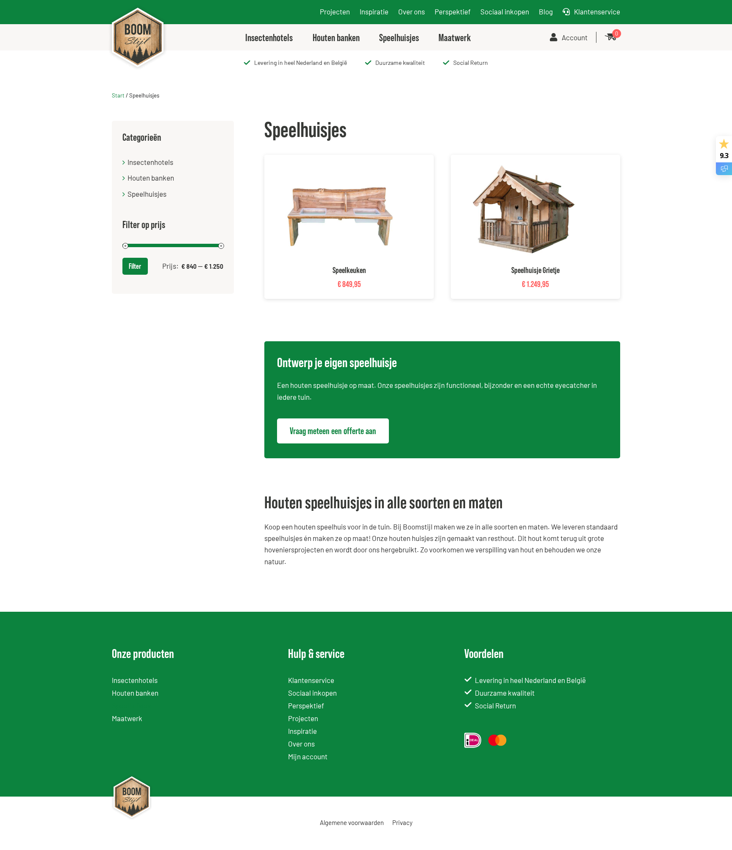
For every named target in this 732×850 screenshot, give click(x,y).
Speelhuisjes (147, 194)
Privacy (402, 822)
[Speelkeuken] (340, 160)
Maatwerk (127, 718)
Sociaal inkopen (504, 11)
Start (118, 95)
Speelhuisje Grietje (535, 270)
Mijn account (307, 756)
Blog (546, 11)
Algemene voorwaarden (352, 822)
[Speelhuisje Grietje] (527, 160)
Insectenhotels (150, 162)
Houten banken (151, 177)
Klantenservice (597, 11)
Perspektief (453, 11)
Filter (135, 266)
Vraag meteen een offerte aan (333, 431)
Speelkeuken (349, 270)
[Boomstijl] (138, 7)
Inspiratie (374, 11)
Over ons (411, 11)
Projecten (335, 11)
